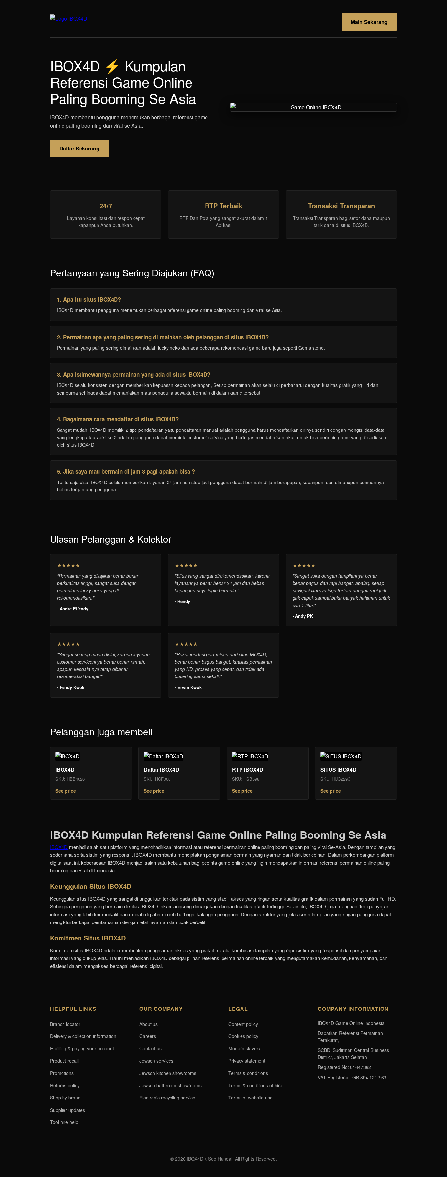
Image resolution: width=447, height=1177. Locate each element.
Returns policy (65, 1085)
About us (148, 1024)
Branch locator (65, 1024)
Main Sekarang (369, 22)
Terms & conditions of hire (255, 1085)
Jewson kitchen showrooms (167, 1073)
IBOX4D (59, 846)
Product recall (64, 1060)
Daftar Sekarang (79, 148)
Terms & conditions (248, 1073)
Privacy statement (246, 1060)
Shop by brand (65, 1097)
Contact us (150, 1048)
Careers (147, 1036)
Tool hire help (64, 1122)
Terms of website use (250, 1097)
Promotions (62, 1073)
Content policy (243, 1024)
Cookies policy (243, 1036)
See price (65, 790)
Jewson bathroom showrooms (170, 1085)
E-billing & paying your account (82, 1048)
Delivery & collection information (83, 1036)
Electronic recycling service (167, 1097)
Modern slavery (244, 1048)
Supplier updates (67, 1110)
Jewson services (156, 1060)
